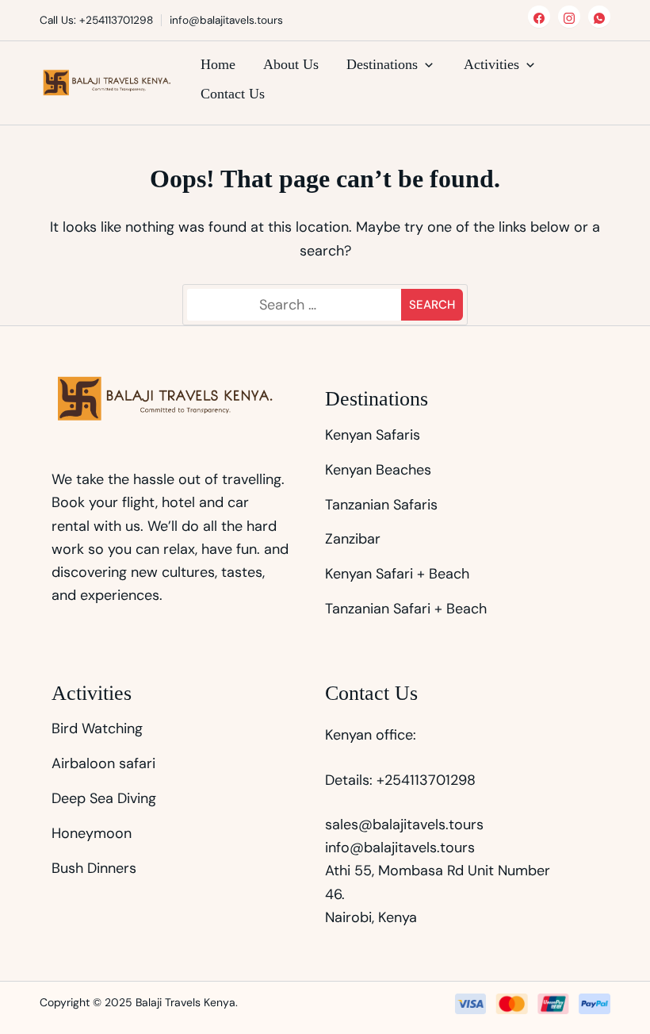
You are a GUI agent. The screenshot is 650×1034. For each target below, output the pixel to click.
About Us (291, 64)
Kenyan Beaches (378, 469)
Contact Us (233, 94)
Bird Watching (97, 728)
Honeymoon (92, 833)
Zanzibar (352, 538)
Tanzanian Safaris (381, 504)
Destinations (382, 64)
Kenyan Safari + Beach (397, 573)
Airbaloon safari (103, 763)
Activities (491, 64)
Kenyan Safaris (372, 434)
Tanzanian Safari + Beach (406, 608)
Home (218, 64)
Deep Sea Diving (104, 798)
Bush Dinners (94, 868)
